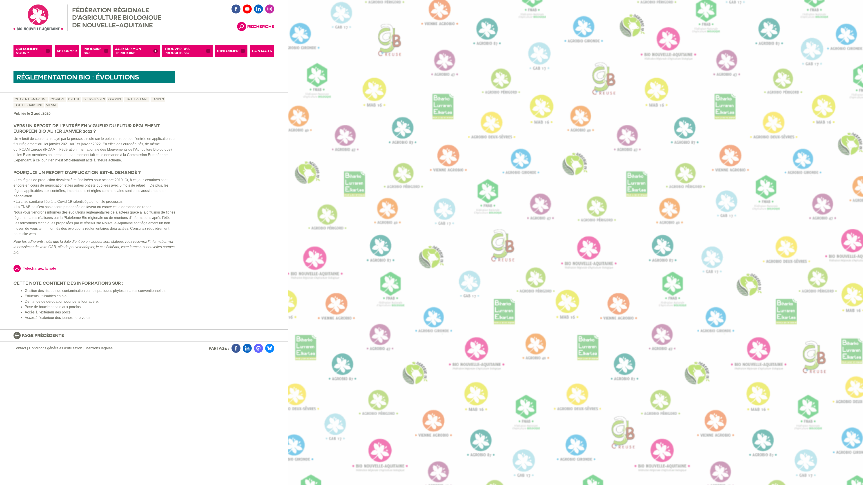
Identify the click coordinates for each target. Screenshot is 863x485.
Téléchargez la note (39, 268)
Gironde (115, 99)
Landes (158, 99)
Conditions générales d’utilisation (55, 348)
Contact (19, 348)
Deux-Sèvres (94, 99)
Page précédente (43, 335)
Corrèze (58, 99)
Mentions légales (99, 348)
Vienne (51, 105)
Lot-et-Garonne (29, 105)
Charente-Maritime (31, 99)
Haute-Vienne (136, 99)
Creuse (74, 99)
